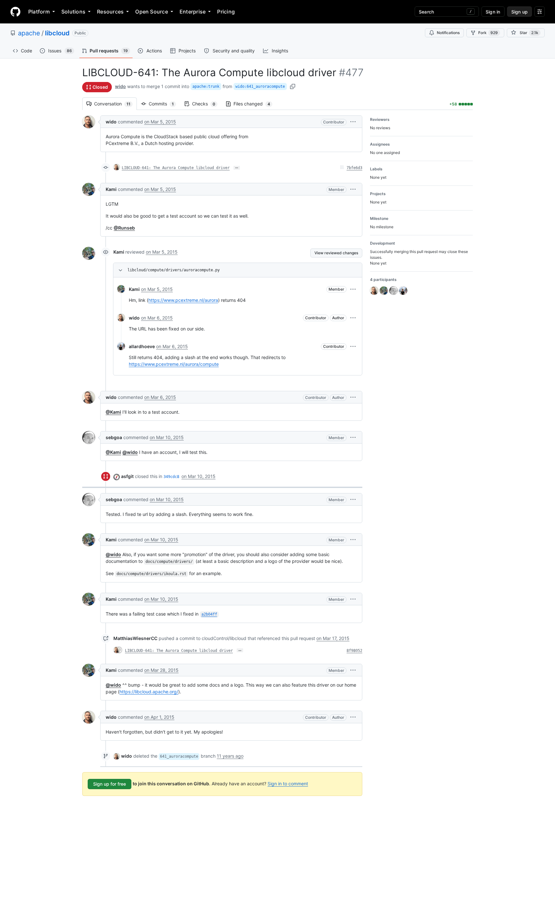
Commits (164, 103)
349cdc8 (171, 476)
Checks (207, 103)
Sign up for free (109, 784)
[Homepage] (15, 11)
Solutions (73, 11)
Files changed (255, 103)
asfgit (127, 476)
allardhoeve (142, 346)
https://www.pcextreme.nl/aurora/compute (174, 364)
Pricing (226, 11)
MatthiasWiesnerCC (135, 638)
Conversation (115, 103)
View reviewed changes (336, 252)
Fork (488, 32)
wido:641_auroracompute (260, 86)
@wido (130, 452)
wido (120, 86)
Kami (111, 189)
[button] (353, 122)
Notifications (448, 32)
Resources (110, 11)
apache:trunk (205, 86)
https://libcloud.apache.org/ (148, 691)
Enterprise (193, 11)
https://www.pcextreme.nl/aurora (183, 300)
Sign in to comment (288, 783)
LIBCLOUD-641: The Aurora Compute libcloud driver (176, 168)
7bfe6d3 (354, 168)
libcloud (57, 33)
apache (29, 33)
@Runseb (124, 227)
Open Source (151, 11)
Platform (39, 11)
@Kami (113, 412)
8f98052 (354, 650)
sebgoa (114, 437)
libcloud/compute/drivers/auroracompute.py (174, 270)
